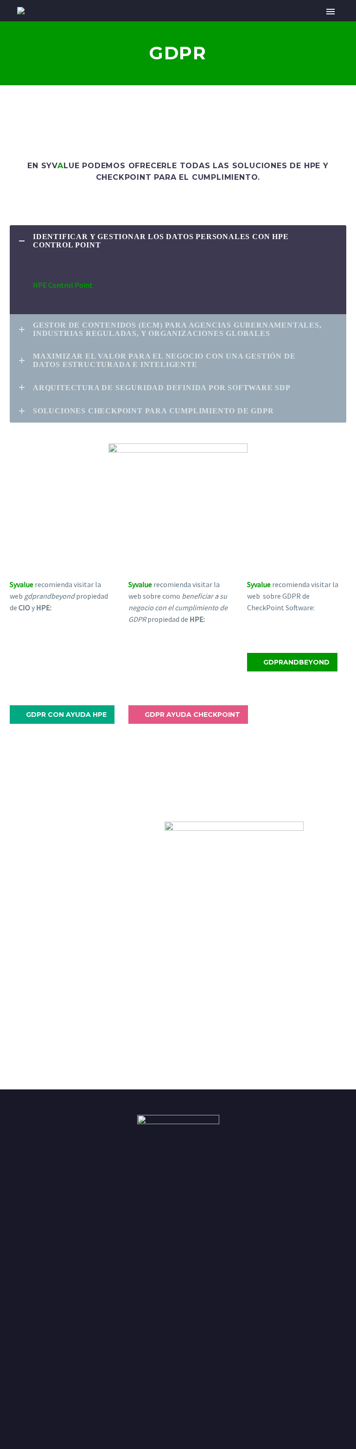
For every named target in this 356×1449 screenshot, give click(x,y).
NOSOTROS (113, 24)
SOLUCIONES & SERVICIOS (197, 24)
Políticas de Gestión (149, 1408)
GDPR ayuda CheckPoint (188, 714)
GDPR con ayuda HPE (62, 714)
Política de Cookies (29, 1408)
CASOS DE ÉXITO (291, 24)
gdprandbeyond (292, 662)
